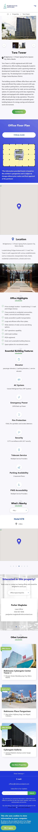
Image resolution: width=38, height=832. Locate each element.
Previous (4, 45)
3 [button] (16, 566)
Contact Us (19, 112)
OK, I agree (8, 828)
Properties (15, 14)
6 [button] (24, 566)
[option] (19, 28)
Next (34, 45)
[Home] (10, 6)
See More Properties (19, 765)
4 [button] (19, 566)
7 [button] (27, 566)
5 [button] (22, 566)
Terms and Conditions (24, 807)
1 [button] (11, 566)
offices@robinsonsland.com (19, 784)
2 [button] (13, 566)
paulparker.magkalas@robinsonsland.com (19, 614)
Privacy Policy (12, 807)
